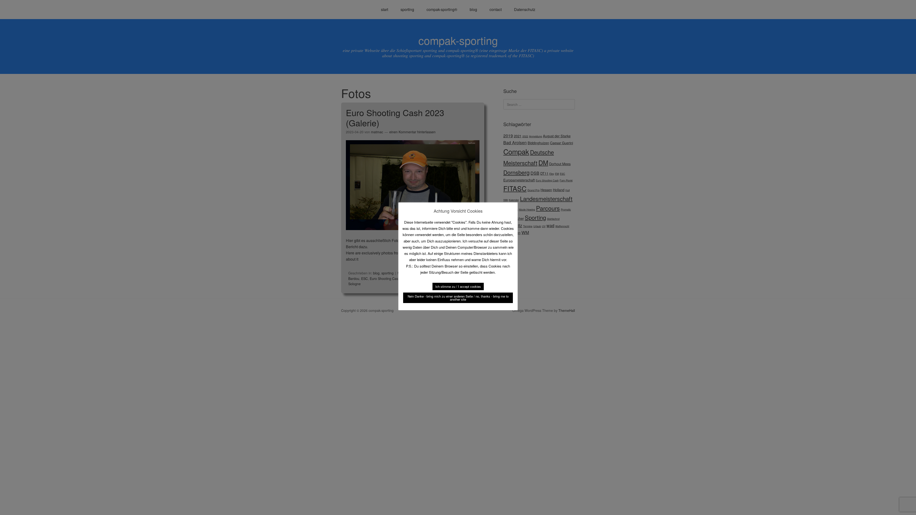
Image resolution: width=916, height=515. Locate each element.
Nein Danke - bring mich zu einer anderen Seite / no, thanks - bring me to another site (458, 298)
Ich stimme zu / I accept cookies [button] (458, 286)
